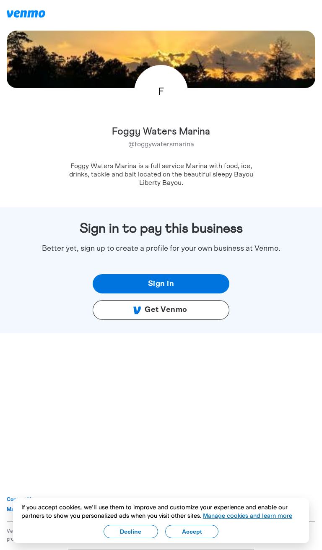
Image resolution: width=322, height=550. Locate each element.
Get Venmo (166, 310)
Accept (192, 531)
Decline (130, 531)
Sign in (161, 284)
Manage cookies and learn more (247, 515)
